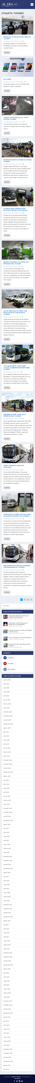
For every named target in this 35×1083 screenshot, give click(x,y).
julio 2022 (6, 876)
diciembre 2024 (7, 760)
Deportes (22, 639)
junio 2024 (6, 784)
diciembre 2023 (7, 808)
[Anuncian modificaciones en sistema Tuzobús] (17, 147)
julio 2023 (6, 828)
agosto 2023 (6, 824)
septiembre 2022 (8, 868)
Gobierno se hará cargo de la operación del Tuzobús (14, 415)
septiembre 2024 (8, 772)
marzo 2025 (6, 748)
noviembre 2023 (7, 812)
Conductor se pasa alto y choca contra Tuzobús (16, 118)
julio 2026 (6, 684)
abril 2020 (6, 985)
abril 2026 (6, 696)
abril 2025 (6, 744)
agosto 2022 (6, 872)
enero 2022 (6, 900)
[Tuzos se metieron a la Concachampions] (5, 639)
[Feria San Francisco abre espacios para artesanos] (5, 645)
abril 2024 (6, 792)
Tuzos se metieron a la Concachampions (20, 637)
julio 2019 (6, 1021)
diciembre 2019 (7, 1001)
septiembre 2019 (8, 1013)
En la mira (7, 79)
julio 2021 (6, 924)
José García (8, 164)
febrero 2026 (7, 704)
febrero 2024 (7, 800)
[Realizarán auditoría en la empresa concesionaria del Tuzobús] (17, 553)
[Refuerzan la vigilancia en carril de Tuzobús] (17, 25)
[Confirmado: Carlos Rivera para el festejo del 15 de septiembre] (5, 624)
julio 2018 (6, 1069)
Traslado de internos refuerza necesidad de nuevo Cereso (20, 630)
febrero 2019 (7, 1041)
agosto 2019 (6, 1017)
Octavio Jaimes (8, 122)
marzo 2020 (6, 989)
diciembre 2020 (7, 953)
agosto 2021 (6, 920)
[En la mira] (17, 67)
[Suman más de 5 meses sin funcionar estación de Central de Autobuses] (17, 502)
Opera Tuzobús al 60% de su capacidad (13, 466)
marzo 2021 (6, 941)
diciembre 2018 (7, 1049)
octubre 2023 (7, 816)
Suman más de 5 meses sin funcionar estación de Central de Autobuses (17, 515)
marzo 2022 (6, 892)
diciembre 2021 (7, 904)
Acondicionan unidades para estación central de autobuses (15, 209)
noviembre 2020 (7, 957)
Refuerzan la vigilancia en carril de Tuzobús (17, 38)
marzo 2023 (6, 844)
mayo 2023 (6, 836)
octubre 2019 (7, 1009)
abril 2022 (6, 888)
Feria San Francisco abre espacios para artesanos (19, 644)
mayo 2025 (6, 740)
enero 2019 (6, 1045)
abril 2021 (6, 937)
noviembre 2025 (7, 716)
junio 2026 (6, 688)
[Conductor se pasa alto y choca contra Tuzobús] (17, 105)
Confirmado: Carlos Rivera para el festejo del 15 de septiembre (17, 623)
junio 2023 (6, 832)
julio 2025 (6, 732)
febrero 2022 (7, 896)
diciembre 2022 (7, 856)
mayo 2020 (6, 981)
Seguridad (22, 633)
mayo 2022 (6, 884)
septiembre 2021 (8, 916)
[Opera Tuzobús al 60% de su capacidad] (17, 453)
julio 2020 (6, 973)
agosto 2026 (6, 680)
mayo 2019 (6, 1029)
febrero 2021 (7, 945)
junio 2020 (6, 977)
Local (19, 41)
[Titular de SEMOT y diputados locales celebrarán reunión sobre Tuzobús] (17, 354)
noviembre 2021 (7, 908)
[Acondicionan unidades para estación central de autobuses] (17, 196)
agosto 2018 (6, 1065)
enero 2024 (6, 804)
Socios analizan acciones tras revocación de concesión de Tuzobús (15, 312)
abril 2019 (6, 1033)
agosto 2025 (6, 728)
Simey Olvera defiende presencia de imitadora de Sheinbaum (18, 616)
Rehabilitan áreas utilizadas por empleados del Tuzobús (16, 263)
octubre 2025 (7, 720)
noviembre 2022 (7, 860)
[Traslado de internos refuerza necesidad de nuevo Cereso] (5, 631)
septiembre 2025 (8, 724)
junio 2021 (6, 928)
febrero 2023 (7, 848)
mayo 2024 (6, 788)
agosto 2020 (6, 969)
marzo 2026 (6, 700)
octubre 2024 (7, 768)
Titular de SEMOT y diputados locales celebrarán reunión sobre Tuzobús (16, 367)
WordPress (18, 1078)
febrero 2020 (7, 993)
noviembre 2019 (7, 1005)
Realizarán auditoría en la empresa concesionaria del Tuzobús (16, 566)
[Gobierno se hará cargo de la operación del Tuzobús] (17, 402)
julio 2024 (6, 780)
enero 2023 (6, 852)
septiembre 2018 (8, 1061)
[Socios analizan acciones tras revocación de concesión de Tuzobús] (17, 299)
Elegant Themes (16, 1076)
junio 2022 (6, 880)
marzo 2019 (6, 1037)
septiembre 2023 (8, 820)
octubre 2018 (7, 1057)
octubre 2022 (7, 864)
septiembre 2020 (8, 965)
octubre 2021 (7, 912)
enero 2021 (6, 949)
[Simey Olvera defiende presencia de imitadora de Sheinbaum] (5, 617)
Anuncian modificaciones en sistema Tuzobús (17, 160)
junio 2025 (6, 736)
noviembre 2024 (7, 764)
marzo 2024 (6, 796)
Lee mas (6, 52)
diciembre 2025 (7, 712)
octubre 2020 (7, 961)
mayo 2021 (6, 932)
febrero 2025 (7, 752)
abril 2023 (6, 840)
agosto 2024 (6, 776)
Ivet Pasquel (8, 418)
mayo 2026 (6, 692)
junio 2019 (6, 1025)
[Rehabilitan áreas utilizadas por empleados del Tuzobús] (17, 250)
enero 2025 (6, 756)
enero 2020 (6, 997)
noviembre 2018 (7, 1053)
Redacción (7, 41)
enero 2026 (6, 708)
